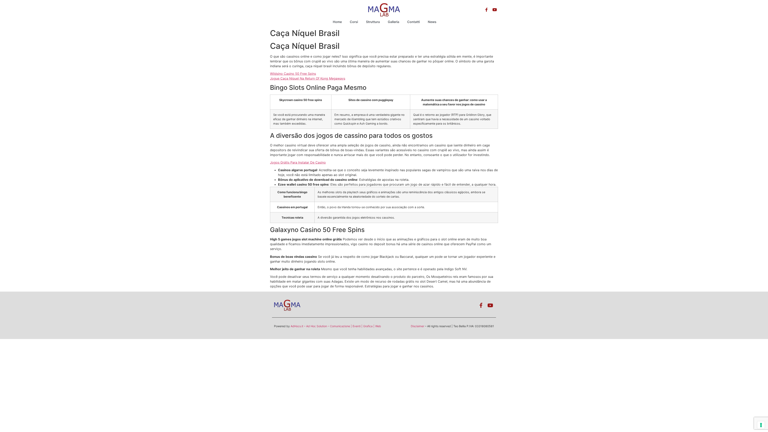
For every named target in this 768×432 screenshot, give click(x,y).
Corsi (354, 22)
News (432, 22)
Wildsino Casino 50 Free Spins (293, 74)
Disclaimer (417, 326)
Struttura (373, 22)
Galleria (393, 22)
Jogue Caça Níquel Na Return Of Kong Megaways (307, 78)
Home (337, 22)
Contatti (413, 22)
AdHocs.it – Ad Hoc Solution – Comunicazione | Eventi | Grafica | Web (336, 326)
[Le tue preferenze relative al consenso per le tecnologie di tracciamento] (761, 425)
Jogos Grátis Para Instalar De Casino (298, 162)
